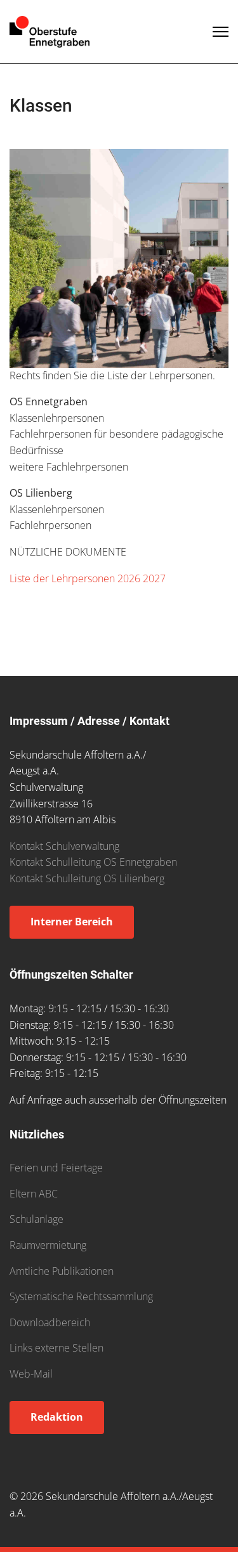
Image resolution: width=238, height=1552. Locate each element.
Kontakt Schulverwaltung (64, 846)
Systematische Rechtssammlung (81, 1296)
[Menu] (220, 31)
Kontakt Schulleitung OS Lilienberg (87, 878)
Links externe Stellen (56, 1348)
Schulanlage (36, 1219)
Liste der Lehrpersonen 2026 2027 (88, 578)
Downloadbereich (50, 1322)
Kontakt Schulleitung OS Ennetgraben (93, 862)
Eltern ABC (34, 1194)
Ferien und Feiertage (56, 1168)
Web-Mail (31, 1374)
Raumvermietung (48, 1245)
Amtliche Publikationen (62, 1271)
